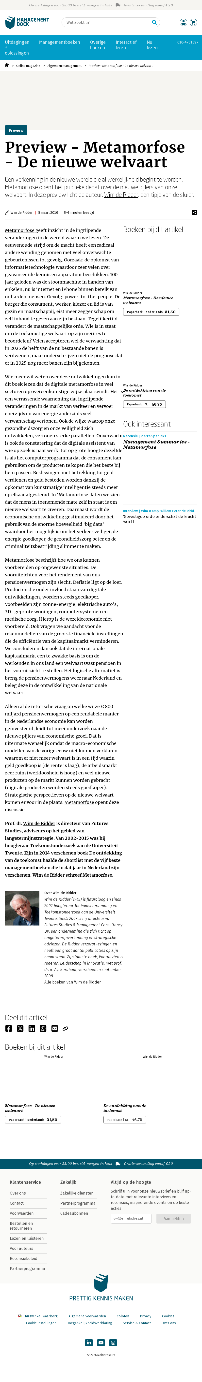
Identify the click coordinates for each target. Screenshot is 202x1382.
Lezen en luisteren (27, 1238)
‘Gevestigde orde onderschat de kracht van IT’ (159, 519)
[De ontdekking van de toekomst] (140, 353)
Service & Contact (137, 1323)
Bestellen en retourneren (21, 1226)
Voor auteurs (21, 1248)
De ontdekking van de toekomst (144, 393)
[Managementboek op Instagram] (113, 1342)
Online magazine (28, 66)
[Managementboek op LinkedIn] (89, 1342)
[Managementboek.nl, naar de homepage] (27, 28)
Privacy (145, 1316)
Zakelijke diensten (77, 1193)
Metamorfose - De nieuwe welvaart (148, 300)
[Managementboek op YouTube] (101, 1342)
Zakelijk (68, 1182)
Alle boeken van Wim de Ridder (72, 982)
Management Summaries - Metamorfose (156, 444)
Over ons (18, 1193)
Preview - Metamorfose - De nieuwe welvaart (121, 66)
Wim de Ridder (121, 194)
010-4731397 (187, 42)
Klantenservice (25, 1182)
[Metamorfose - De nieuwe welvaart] (140, 261)
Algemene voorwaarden (87, 1316)
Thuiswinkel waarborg (40, 1316)
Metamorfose (19, 230)
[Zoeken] (154, 22)
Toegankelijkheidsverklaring (89, 1323)
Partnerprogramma (27, 1268)
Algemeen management (65, 66)
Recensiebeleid (23, 1258)
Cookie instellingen (41, 1323)
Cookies (168, 1316)
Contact (17, 1203)
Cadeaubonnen (74, 1213)
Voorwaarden (22, 1213)
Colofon (123, 1316)
